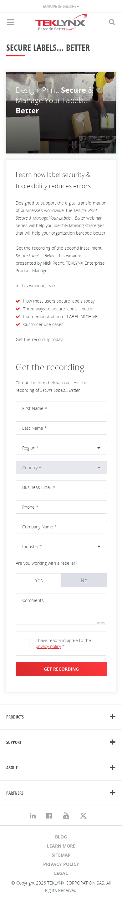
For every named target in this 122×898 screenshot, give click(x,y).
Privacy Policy (61, 864)
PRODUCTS (15, 717)
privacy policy (48, 646)
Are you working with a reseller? (46, 563)
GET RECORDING (61, 669)
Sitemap (61, 855)
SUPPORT (14, 742)
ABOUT (12, 768)
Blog (61, 837)
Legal (61, 873)
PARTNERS (14, 793)
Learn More (61, 846)
